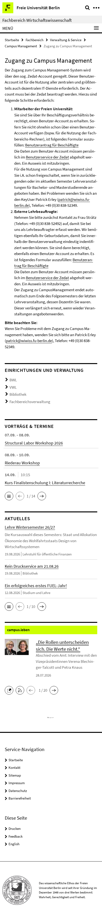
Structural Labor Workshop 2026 (34, 443)
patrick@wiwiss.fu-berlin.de (29, 340)
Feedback (16, 836)
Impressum (17, 783)
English (14, 844)
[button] (9, 496)
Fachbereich (34, 40)
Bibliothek (17, 394)
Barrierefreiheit (20, 798)
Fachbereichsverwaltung (29, 401)
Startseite (12, 40)
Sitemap (15, 775)
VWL (13, 387)
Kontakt (14, 767)
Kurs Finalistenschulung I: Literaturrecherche (45, 482)
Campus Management (21, 46)
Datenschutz (18, 790)
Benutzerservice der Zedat (47, 157)
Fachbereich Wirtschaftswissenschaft (37, 20)
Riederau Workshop (22, 463)
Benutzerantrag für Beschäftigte (52, 145)
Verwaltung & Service (65, 40)
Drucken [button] (15, 828)
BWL (13, 380)
